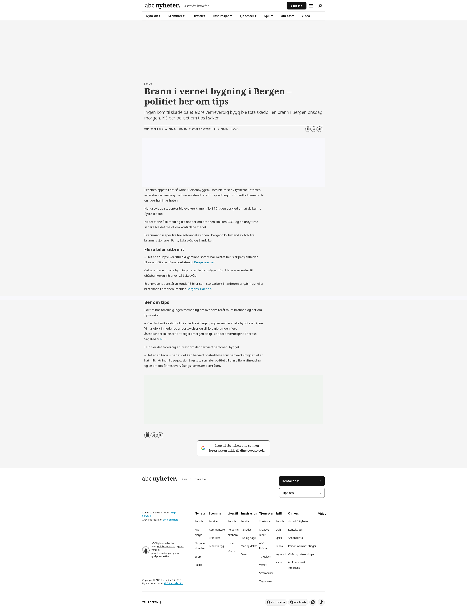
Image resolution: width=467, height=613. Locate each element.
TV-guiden (265, 556)
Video (306, 16)
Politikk (199, 564)
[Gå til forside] (214, 5)
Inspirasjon (221, 16)
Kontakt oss (290, 481)
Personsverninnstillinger (302, 546)
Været (263, 564)
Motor (231, 551)
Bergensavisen (204, 262)
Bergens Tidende (199, 289)
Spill (267, 16)
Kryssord (281, 554)
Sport (198, 556)
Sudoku (280, 546)
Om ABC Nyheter (298, 521)
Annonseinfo (295, 537)
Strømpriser (266, 573)
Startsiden (265, 521)
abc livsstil (300, 602)
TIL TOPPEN (150, 602)
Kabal (279, 562)
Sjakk (279, 537)
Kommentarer (217, 529)
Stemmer (175, 16)
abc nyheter (278, 602)
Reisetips (246, 529)
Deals (244, 554)
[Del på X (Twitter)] (314, 129)
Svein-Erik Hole (170, 519)
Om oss (286, 16)
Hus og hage (248, 537)
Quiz (278, 529)
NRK (163, 339)
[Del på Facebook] (308, 129)
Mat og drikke (249, 546)
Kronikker (214, 537)
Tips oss (288, 493)
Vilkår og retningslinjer (301, 554)
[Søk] (320, 6)
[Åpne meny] (311, 5)
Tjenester (247, 16)
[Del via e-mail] (319, 129)
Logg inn (296, 5)
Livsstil (197, 16)
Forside (199, 521)
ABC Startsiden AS (173, 583)
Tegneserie (265, 581)
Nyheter (152, 16)
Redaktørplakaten (166, 546)
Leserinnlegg (216, 546)
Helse (231, 543)
